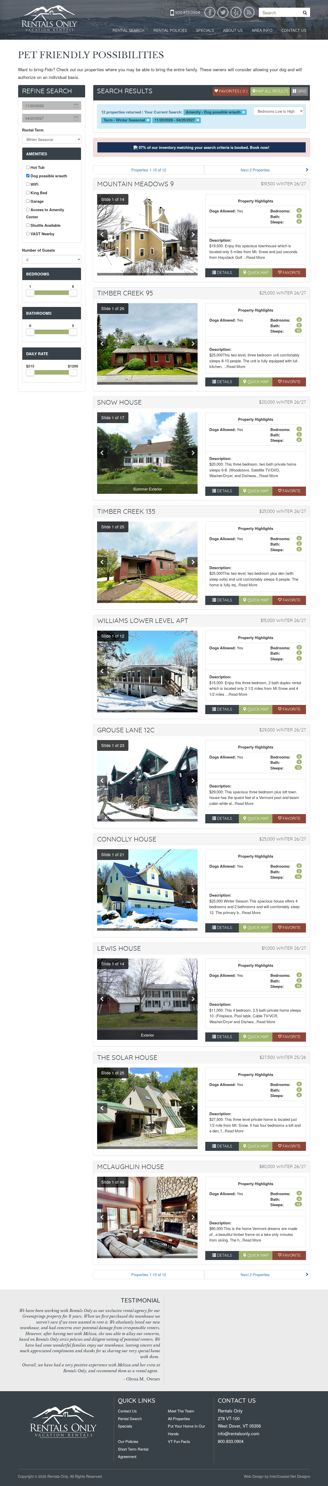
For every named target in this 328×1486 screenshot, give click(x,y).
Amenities (36, 154)
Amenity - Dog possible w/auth (214, 112)
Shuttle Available (44, 225)
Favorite (291, 273)
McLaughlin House (130, 1167)
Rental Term (33, 130)
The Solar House (127, 1057)
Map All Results (272, 91)
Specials (205, 30)
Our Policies (128, 1441)
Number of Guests (38, 250)
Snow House (119, 402)
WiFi (33, 184)
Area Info (262, 30)
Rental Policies (170, 30)
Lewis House (119, 948)
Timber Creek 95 (125, 293)
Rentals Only (50, 19)
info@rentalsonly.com (238, 1433)
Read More (255, 257)
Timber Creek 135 (126, 511)
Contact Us (293, 30)
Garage (36, 201)
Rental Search (128, 30)
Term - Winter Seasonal (125, 120)
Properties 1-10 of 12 (148, 169)
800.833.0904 (187, 13)
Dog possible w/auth (48, 176)
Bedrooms (37, 274)
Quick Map (258, 273)
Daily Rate (37, 353)
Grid (301, 91)
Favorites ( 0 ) (233, 91)
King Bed (38, 193)
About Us (233, 30)
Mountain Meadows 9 (135, 184)
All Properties (179, 1418)
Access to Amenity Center (45, 213)
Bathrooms (39, 313)
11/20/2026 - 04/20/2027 (175, 120)
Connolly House (126, 839)
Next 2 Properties (255, 169)
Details (224, 273)
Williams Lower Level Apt (142, 621)
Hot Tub (37, 167)
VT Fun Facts (179, 1441)
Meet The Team (181, 1410)
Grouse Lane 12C (126, 730)
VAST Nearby (41, 234)
